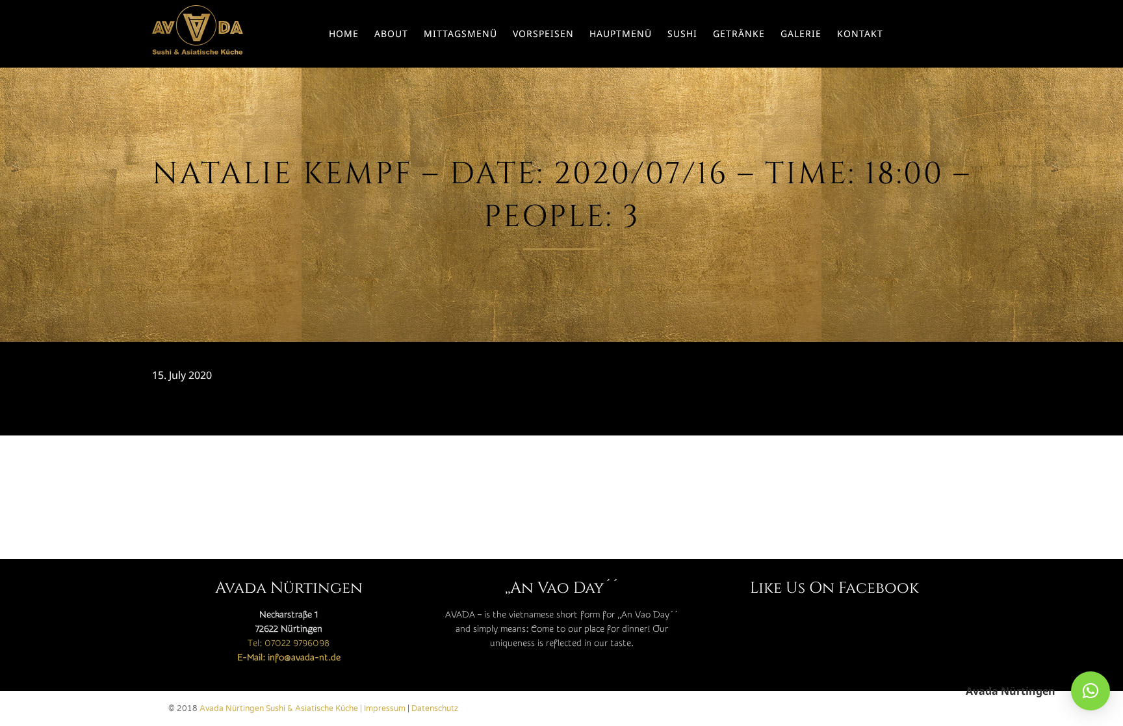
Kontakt (860, 33)
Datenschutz (434, 708)
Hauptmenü (620, 33)
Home (344, 33)
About (391, 33)
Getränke (739, 33)
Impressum (385, 708)
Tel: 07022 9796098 (288, 643)
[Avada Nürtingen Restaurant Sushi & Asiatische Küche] (197, 34)
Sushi (682, 33)
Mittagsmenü (460, 33)
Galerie (801, 33)
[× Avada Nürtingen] (1090, 690)
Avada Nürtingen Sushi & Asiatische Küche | (282, 708)
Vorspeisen (543, 33)
